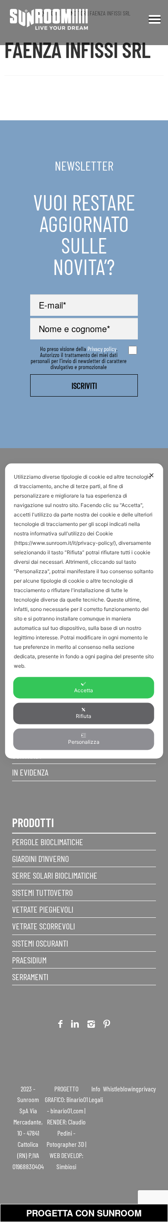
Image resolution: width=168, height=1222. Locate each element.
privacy (147, 1089)
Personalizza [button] (84, 742)
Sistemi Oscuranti (40, 943)
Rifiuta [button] (83, 716)
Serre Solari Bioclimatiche (54, 875)
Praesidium (29, 960)
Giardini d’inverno (40, 858)
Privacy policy (101, 348)
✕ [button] (151, 475)
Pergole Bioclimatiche (47, 842)
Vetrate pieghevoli (42, 909)
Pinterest (107, 1025)
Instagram (91, 1025)
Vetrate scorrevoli (43, 926)
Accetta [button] (83, 690)
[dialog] (84, 611)
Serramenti (30, 976)
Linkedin (75, 1025)
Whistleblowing (121, 1089)
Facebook (60, 1025)
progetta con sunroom (84, 1213)
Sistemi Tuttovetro (42, 892)
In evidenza (30, 772)
